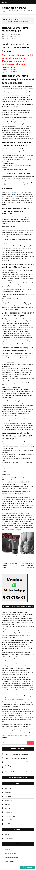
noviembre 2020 (10, 816)
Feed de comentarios (11, 857)
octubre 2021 (9, 796)
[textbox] (18, 60)
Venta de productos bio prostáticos (16, 758)
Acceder (7, 849)
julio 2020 (8, 824)
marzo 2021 (8, 812)
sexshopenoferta (14, 36)
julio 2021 (7, 804)
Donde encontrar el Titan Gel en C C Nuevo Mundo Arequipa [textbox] (16, 48)
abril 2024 (8, 788)
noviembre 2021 (10, 792)
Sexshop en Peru (14, 8)
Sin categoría (13, 38)
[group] (18, 47)
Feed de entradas (10, 853)
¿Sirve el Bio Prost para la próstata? (16, 772)
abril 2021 (7, 808)
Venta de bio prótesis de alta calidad (16, 754)
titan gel (15, 192)
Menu (5, 2)
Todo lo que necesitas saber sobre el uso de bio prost (19, 767)
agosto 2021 (8, 800)
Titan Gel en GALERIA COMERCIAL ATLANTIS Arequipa (9, 565)
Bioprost (7, 834)
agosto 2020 (9, 820)
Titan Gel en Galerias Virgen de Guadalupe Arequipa (27, 565)
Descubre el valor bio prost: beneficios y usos (19, 762)
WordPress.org (9, 861)
